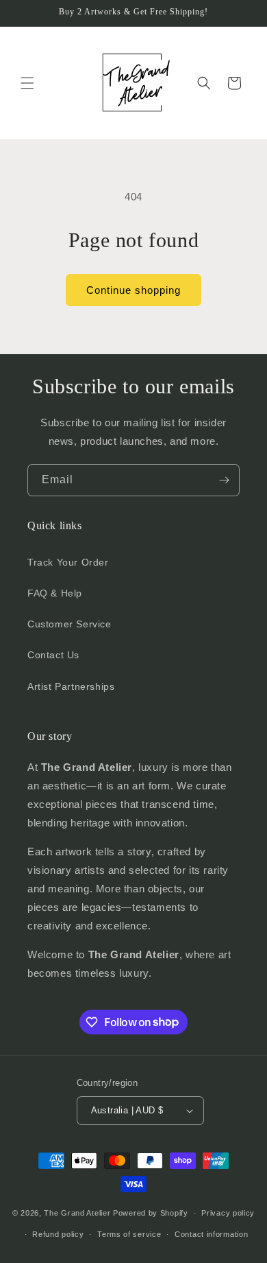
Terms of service (129, 1234)
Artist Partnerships (70, 686)
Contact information (211, 1234)
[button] (27, 83)
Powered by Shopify (150, 1213)
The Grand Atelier (77, 1213)
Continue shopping (133, 290)
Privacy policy (228, 1213)
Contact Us (53, 654)
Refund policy (58, 1234)
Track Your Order (68, 562)
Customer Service (69, 623)
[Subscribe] (224, 480)
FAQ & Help (54, 593)
